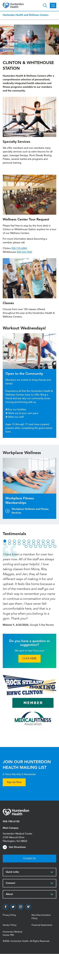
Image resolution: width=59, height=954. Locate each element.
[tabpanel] (29, 586)
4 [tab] (19, 541)
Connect (10, 883)
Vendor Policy (9, 925)
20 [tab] (43, 543)
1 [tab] (4, 541)
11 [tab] (52, 541)
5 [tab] (24, 541)
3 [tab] (14, 541)
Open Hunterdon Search (45, 5)
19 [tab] (38, 543)
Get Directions (17, 847)
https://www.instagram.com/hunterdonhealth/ (20, 906)
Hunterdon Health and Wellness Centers (25, 15)
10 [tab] (48, 541)
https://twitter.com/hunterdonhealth (13, 906)
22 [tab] (52, 543)
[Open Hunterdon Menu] (53, 5)
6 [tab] (28, 541)
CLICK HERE (29, 658)
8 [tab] (38, 541)
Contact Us (29, 858)
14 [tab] (14, 543)
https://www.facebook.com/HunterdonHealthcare (5, 906)
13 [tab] (9, 543)
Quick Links (12, 872)
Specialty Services (16, 142)
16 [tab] (24, 543)
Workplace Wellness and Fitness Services (30, 511)
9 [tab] (43, 541)
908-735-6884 (19, 248)
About (9, 894)
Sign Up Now (14, 782)
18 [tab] (33, 543)
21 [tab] (48, 543)
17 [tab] (28, 543)
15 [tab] (19, 543)
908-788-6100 (11, 821)
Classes (8, 303)
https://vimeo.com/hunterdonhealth (28, 906)
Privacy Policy (9, 915)
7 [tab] (33, 541)
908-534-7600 (24, 252)
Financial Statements (42, 925)
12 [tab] (4, 543)
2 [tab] (9, 541)
